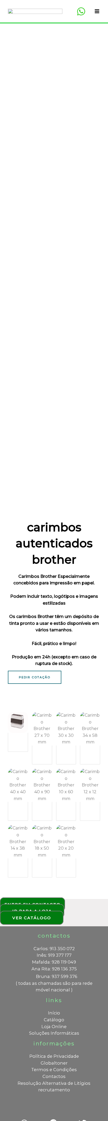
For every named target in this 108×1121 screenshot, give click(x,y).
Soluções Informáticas (54, 1033)
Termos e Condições (54, 1069)
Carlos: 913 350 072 (54, 948)
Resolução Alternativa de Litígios (54, 1083)
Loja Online (54, 1026)
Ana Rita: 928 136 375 (54, 968)
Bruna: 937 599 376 (56, 976)
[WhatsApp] (81, 11)
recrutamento (54, 1089)
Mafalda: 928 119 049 (54, 962)
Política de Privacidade (54, 1056)
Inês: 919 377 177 (54, 955)
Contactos (54, 1076)
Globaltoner (54, 1063)
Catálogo (54, 1019)
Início (54, 1013)
